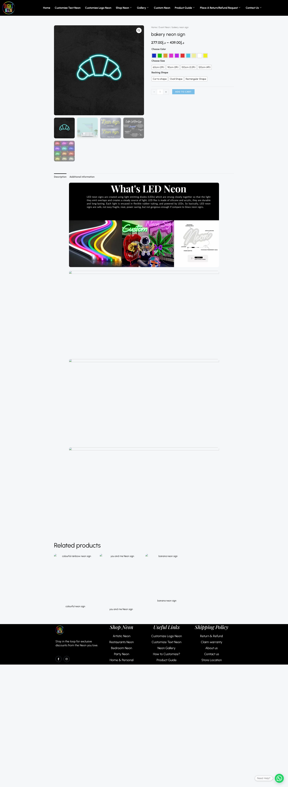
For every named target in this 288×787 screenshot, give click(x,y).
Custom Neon (162, 7)
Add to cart (183, 91)
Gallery (141, 7)
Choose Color (159, 49)
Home (46, 7)
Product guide (183, 7)
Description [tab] (60, 176)
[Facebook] (59, 659)
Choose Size (158, 60)
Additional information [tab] (81, 176)
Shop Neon (122, 7)
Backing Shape (160, 72)
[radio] (154, 55)
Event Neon (164, 27)
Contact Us (252, 7)
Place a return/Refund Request (219, 7)
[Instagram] (67, 659)
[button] (139, 30)
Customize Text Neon (68, 7)
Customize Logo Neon (98, 7)
